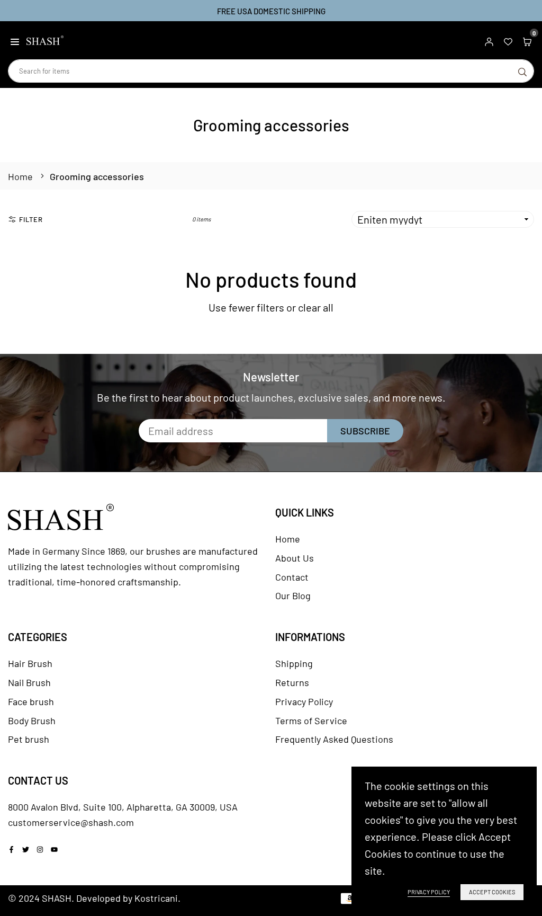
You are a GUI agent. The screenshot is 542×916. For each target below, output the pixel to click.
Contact (292, 577)
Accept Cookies (492, 891)
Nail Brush (29, 682)
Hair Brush (30, 663)
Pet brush (28, 739)
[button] (14, 40)
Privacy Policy (304, 701)
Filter (31, 219)
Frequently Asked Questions (334, 739)
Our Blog (293, 595)
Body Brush (32, 720)
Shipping (294, 663)
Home (20, 176)
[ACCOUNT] (489, 40)
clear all (315, 307)
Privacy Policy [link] (429, 891)
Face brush (31, 701)
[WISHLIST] (508, 40)
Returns (292, 682)
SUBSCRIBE (365, 431)
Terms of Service (311, 720)
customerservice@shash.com (71, 822)
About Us (294, 558)
